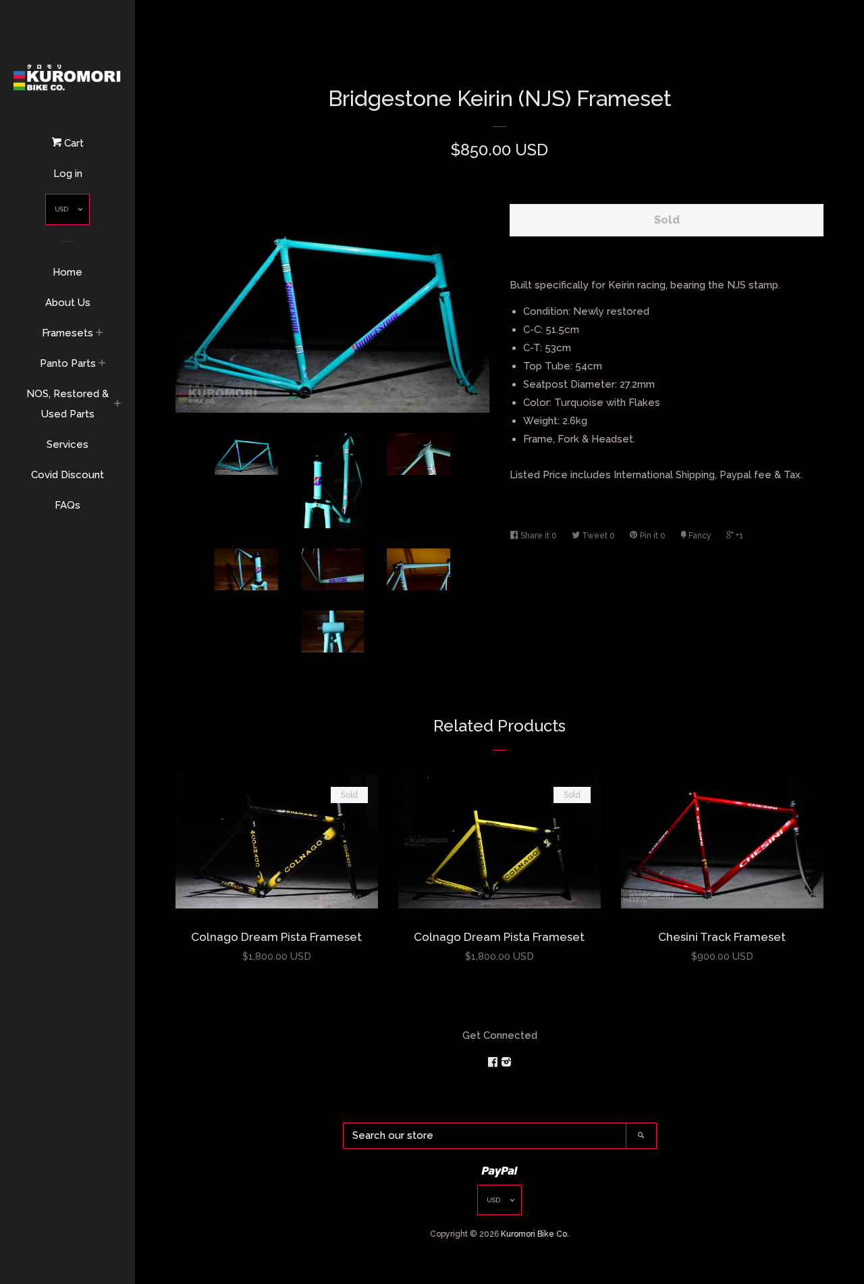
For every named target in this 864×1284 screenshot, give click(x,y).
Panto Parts (68, 363)
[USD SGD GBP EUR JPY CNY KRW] (68, 212)
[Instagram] (506, 1062)
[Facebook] (494, 1062)
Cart (72, 143)
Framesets (67, 333)
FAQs (67, 505)
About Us (67, 303)
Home (67, 272)
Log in (67, 174)
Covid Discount (67, 475)
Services (67, 444)
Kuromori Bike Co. (535, 1234)
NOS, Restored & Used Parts (67, 404)
